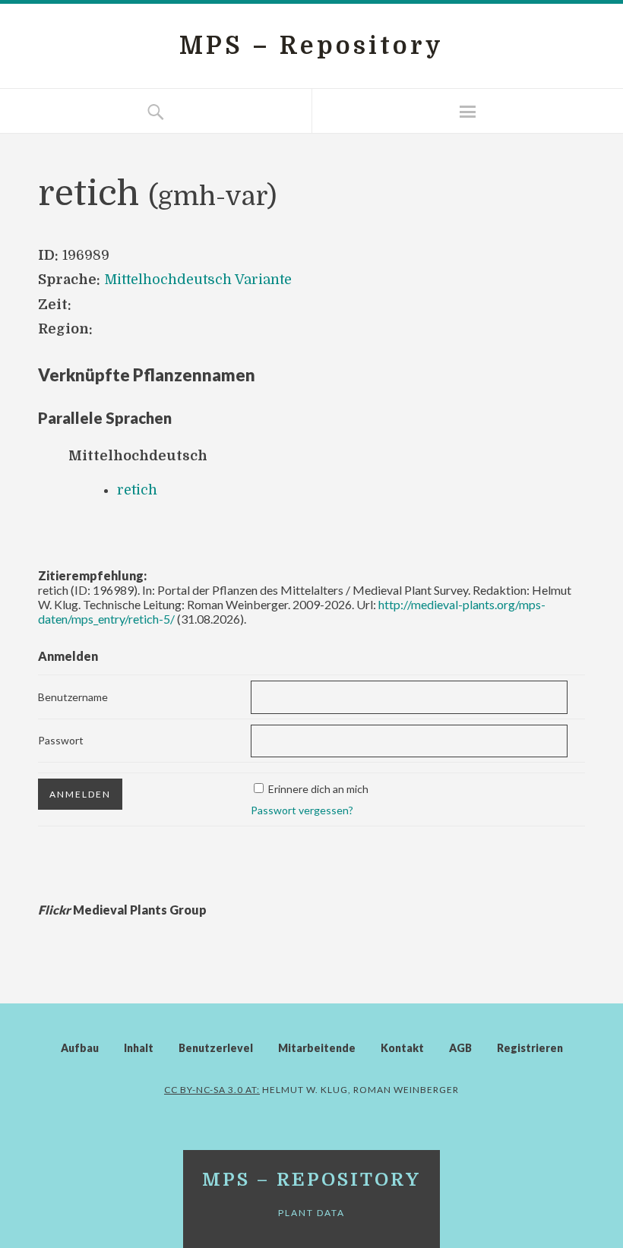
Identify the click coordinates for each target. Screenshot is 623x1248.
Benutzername (73, 696)
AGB (460, 1047)
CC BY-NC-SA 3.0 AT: (212, 1089)
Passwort (61, 740)
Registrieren (530, 1047)
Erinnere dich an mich (318, 788)
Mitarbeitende (317, 1047)
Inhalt (138, 1047)
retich (137, 490)
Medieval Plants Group (122, 909)
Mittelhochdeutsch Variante (198, 279)
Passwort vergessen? (302, 810)
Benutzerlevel (216, 1047)
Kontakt (402, 1047)
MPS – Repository (311, 46)
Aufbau (80, 1047)
